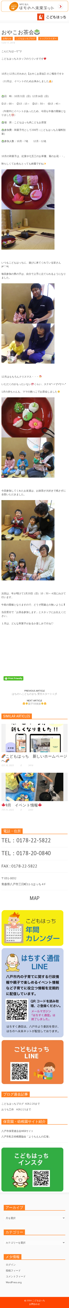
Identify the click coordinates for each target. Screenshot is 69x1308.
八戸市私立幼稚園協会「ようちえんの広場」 (26, 1136)
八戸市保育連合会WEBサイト (17, 1131)
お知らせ (7, 38)
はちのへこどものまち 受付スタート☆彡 (34, 693)
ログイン (11, 1264)
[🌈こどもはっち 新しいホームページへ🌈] (34, 737)
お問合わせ (34, 1304)
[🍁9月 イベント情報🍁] (34, 786)
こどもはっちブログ (25, 38)
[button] (13, 16)
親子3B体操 (34, 703)
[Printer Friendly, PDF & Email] (13, 678)
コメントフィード (16, 1276)
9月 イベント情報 (22, 805)
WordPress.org (14, 1282)
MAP (34, 898)
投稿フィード (13, 1270)
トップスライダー (48, 38)
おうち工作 (7, 1109)
